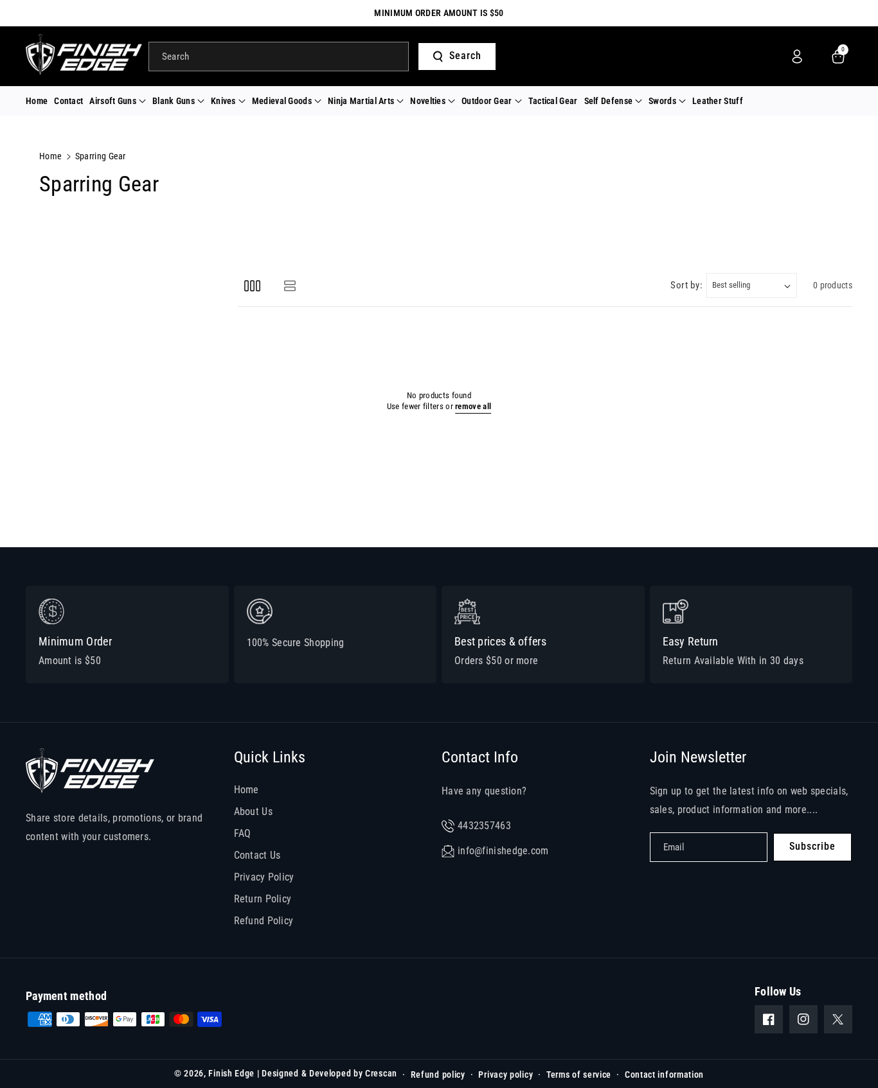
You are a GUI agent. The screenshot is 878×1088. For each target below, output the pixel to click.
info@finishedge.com (503, 851)
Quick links (269, 757)
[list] (289, 285)
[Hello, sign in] (797, 56)
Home (50, 156)
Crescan (381, 1073)
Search (465, 55)
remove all (473, 406)
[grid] (252, 285)
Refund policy (438, 1074)
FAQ (242, 833)
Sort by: (686, 285)
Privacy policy (505, 1074)
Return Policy (263, 899)
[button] (117, 101)
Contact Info (480, 757)
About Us (253, 811)
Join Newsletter (698, 757)
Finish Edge (231, 1073)
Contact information (664, 1074)
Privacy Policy (264, 877)
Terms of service (578, 1074)
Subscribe (812, 846)
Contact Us (257, 855)
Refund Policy (264, 921)
